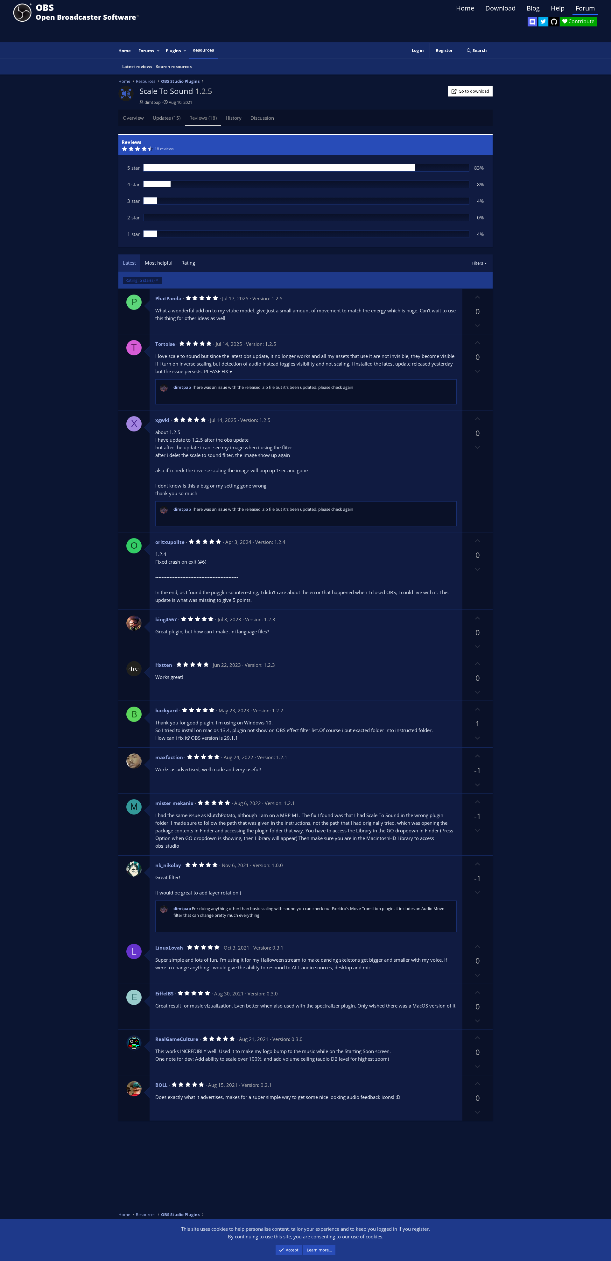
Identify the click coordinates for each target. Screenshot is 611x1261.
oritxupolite (170, 542)
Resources (203, 50)
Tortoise (165, 344)
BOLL (161, 1085)
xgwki (162, 420)
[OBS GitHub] (554, 21)
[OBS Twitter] (543, 21)
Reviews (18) (203, 118)
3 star (133, 201)
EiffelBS (164, 993)
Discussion (262, 118)
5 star (133, 168)
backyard (166, 710)
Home (465, 8)
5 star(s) (140, 280)
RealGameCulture (176, 1039)
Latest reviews (137, 66)
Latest (129, 263)
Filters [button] (477, 263)
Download (500, 8)
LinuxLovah (169, 947)
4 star (133, 184)
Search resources (174, 66)
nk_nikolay (168, 865)
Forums (146, 50)
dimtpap (152, 102)
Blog (533, 8)
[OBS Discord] (532, 21)
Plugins (173, 50)
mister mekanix (174, 803)
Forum (585, 8)
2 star (133, 217)
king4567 (166, 619)
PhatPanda (168, 298)
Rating (188, 263)
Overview (133, 118)
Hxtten (163, 665)
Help (558, 8)
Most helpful (158, 263)
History (234, 118)
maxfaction (169, 757)
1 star (133, 234)
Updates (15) (166, 118)
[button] (158, 51)
